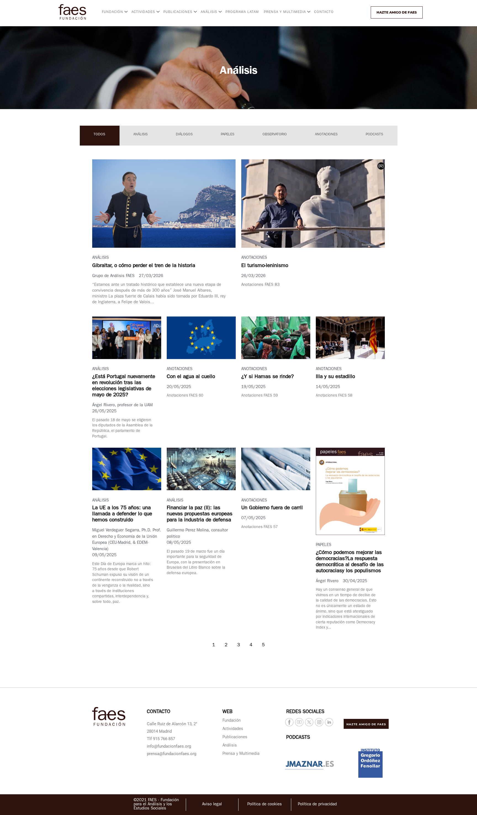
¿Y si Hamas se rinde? (267, 377)
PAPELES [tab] (227, 134)
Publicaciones (234, 737)
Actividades (232, 729)
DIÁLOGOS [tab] (184, 134)
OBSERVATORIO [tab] (275, 134)
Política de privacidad (317, 805)
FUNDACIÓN (112, 12)
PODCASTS (298, 737)
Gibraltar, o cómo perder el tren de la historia (143, 266)
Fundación (231, 721)
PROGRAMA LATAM (242, 12)
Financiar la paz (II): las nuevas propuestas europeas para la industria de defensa (199, 514)
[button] (356, 12)
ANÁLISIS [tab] (140, 134)
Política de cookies (264, 805)
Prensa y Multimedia (240, 754)
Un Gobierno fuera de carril (272, 508)
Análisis (229, 746)
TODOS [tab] (99, 134)
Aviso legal (212, 805)
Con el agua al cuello (191, 377)
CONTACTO (324, 12)
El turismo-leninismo (264, 266)
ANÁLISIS (209, 12)
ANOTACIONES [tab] (326, 134)
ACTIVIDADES (143, 12)
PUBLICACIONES (177, 12)
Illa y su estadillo (335, 377)
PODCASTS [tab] (374, 134)
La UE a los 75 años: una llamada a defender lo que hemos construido (122, 514)
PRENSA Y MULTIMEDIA (285, 12)
